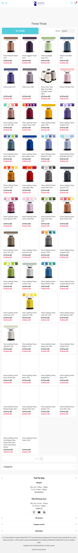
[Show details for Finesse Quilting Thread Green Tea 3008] (11, 270)
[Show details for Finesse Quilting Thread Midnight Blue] (48, 364)
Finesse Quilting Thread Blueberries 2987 (48, 155)
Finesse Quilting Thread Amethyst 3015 (67, 124)
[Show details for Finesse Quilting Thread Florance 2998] (48, 238)
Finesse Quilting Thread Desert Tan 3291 (10, 251)
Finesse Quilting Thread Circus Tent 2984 (10, 124)
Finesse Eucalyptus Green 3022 (46, 56)
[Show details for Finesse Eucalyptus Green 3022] (48, 44)
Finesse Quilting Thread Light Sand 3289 (48, 314)
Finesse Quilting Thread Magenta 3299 (29, 345)
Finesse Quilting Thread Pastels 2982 (29, 439)
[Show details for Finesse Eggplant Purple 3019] (29, 44)
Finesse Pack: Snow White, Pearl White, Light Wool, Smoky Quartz (47, 90)
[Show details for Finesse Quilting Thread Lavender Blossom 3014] (67, 270)
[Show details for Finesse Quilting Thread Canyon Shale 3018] (48, 174)
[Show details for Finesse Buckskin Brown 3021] (11, 44)
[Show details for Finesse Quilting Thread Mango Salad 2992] (48, 332)
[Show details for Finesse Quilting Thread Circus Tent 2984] (11, 111)
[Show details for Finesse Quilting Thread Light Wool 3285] (11, 332)
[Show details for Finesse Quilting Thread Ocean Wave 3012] (67, 395)
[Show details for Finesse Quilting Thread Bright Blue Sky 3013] (67, 142)
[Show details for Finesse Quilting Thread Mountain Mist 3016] (29, 395)
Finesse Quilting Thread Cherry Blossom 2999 (10, 217)
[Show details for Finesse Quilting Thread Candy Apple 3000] (29, 174)
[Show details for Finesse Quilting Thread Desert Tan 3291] (11, 238)
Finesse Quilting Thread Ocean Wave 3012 (67, 408)
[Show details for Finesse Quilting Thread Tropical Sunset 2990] (29, 111)
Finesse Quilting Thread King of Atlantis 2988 (48, 282)
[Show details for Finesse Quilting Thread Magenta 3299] (29, 332)
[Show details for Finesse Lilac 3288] (29, 75)
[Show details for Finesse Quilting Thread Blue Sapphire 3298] (29, 142)
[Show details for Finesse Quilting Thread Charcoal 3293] (67, 174)
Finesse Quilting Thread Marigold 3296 (67, 345)
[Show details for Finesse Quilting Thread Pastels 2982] (29, 426)
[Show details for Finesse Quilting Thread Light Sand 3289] (48, 301)
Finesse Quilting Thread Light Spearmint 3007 (67, 314)
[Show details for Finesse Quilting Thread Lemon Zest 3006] (29, 301)
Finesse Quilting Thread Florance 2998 (48, 251)
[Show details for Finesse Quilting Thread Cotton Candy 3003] (29, 205)
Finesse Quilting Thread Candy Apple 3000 (29, 186)
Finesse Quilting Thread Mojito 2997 (67, 376)
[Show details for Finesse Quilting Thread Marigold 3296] (67, 332)
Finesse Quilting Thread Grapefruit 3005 (67, 251)
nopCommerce (42, 549)
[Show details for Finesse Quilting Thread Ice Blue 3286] (29, 270)
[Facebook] (34, 512)
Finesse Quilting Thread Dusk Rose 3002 (29, 251)
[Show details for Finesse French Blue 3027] (67, 44)
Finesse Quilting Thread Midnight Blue (48, 376)
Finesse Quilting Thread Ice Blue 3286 (29, 282)
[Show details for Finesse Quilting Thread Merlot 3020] (29, 364)
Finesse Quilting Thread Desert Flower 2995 (67, 217)
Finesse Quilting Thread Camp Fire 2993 (10, 186)
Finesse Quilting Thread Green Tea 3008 (10, 282)
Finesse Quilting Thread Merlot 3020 (29, 376)
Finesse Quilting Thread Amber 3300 (48, 124)
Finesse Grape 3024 (9, 87)
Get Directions (39, 492)
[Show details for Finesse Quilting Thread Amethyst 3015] (67, 111)
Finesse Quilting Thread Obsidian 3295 (48, 408)
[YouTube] (39, 512)
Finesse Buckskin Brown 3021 (10, 56)
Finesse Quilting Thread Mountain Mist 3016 (29, 408)
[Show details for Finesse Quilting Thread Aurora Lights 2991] (11, 142)
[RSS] (44, 512)
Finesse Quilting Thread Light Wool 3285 (10, 345)
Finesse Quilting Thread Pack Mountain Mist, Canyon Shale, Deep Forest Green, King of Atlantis (10, 442)
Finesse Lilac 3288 (28, 87)
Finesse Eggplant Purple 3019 (29, 56)
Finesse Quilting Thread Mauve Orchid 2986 (10, 376)
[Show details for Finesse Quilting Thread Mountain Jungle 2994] (11, 395)
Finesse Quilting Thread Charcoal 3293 (67, 186)
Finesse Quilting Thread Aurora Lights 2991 (10, 155)
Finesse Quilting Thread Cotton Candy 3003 (29, 217)
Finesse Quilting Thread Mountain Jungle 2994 (10, 408)
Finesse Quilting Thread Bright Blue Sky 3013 (67, 155)
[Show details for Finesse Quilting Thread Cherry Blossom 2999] (11, 205)
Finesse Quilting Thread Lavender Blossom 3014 (67, 282)
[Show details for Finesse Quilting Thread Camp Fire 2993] (11, 174)
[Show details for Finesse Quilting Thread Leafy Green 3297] (11, 301)
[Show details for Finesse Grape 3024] (11, 75)
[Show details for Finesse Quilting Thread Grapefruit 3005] (67, 238)
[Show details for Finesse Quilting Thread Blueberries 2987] (48, 142)
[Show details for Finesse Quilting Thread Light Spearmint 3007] (67, 301)
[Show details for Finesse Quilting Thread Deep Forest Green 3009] (48, 205)
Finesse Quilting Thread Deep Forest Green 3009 (48, 218)
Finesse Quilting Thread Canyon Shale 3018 (48, 186)
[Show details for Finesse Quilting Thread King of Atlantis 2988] (48, 270)
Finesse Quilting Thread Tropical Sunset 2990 (29, 124)
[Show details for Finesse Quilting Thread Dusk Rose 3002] (29, 238)
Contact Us (39, 508)
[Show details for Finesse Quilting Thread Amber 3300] (48, 111)
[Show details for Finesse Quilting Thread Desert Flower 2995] (67, 205)
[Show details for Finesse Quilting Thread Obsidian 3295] (48, 395)
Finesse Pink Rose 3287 (67, 87)
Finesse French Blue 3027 (66, 56)
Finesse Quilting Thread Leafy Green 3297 (10, 314)
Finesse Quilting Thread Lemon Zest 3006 (29, 314)
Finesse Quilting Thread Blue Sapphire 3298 (29, 155)
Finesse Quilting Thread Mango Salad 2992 (48, 345)
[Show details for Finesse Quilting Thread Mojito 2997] (67, 364)
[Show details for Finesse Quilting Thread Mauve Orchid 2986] (11, 364)
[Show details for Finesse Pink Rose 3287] (67, 75)
